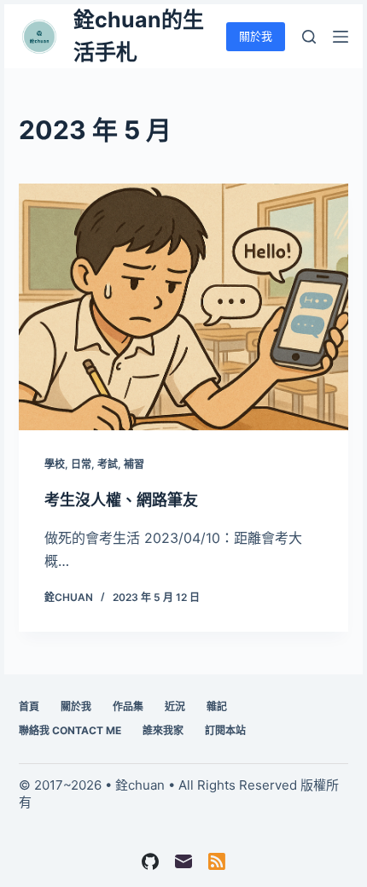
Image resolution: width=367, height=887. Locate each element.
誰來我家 (163, 730)
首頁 (29, 706)
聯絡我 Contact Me (70, 730)
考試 (107, 464)
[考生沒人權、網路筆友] (183, 307)
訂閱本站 (225, 730)
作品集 (128, 706)
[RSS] (216, 861)
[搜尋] (309, 37)
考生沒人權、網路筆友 (121, 500)
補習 (134, 464)
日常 (81, 464)
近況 (175, 706)
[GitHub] (150, 861)
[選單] (340, 36)
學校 (54, 464)
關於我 (255, 36)
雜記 (217, 706)
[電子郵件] (183, 861)
